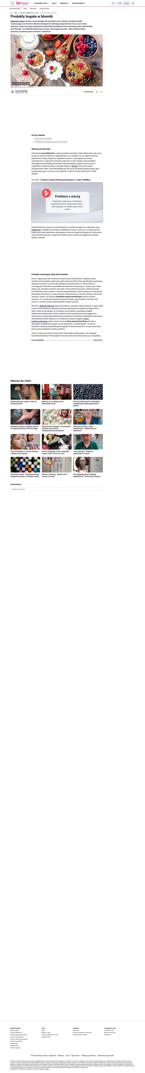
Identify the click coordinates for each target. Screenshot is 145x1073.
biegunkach (36, 230)
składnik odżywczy (47, 306)
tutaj (47, 1069)
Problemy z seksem (15, 1047)
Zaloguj (126, 3)
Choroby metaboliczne (16, 1032)
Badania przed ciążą (109, 1032)
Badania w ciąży (46, 1032)
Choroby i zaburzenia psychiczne (19, 1039)
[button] (118, 3)
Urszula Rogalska (21, 91)
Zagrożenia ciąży (46, 1037)
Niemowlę (63, 3)
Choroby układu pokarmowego (18, 1034)
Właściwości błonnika (43, 139)
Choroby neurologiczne (16, 1041)
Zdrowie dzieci (14, 1043)
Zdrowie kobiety (14, 1045)
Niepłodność (107, 1034)
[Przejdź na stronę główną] (13, 5)
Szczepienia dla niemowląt (80, 1034)
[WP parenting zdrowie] (25, 3)
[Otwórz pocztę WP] (113, 3)
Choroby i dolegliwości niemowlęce (82, 1032)
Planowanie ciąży (40, 3)
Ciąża (54, 3)
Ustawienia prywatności (105, 1055)
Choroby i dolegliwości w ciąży (50, 1034)
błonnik (75, 166)
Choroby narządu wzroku (17, 1037)
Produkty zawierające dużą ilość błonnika (51, 142)
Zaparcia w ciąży (17, 21)
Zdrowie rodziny (78, 3)
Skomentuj (89, 92)
